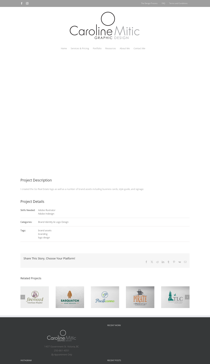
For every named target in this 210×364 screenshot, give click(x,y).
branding (43, 233)
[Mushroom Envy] (180, 334)
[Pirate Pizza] (140, 297)
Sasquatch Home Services (70, 292)
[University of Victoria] (121, 334)
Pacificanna (105, 294)
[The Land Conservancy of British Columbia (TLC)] (175, 297)
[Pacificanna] (105, 297)
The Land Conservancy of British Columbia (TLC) (175, 287)
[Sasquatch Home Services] (70, 297)
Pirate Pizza (140, 294)
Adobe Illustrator (46, 210)
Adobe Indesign (46, 213)
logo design (44, 237)
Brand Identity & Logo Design (53, 221)
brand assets (45, 230)
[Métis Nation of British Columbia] (131, 334)
